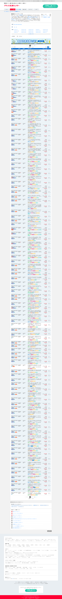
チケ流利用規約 (26, 582)
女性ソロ (17, 539)
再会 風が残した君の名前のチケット (44, 505)
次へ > (35, 45)
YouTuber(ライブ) (17, 540)
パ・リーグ (14, 550)
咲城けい (28, 18)
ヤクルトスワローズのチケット (17, 520)
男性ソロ (13, 539)
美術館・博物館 (25, 567)
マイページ (30, 9)
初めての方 (24, 9)
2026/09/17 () (45, 32)
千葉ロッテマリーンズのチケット (17, 515)
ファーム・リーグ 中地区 (45, 550)
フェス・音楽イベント (31, 540)
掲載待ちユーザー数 (45, 15)
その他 (31, 568)
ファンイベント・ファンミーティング (10, 561)
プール (6, 568)
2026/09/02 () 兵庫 (23, 29)
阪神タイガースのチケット (16, 511)
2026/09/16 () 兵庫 (38, 32)
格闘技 (10, 557)
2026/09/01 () (16, 29)
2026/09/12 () (16, 32)
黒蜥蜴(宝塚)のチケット (36, 505)
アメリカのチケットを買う (8, 578)
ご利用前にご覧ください (50, 6)
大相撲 (6, 557)
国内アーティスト (7, 539)
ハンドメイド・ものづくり (15, 574)
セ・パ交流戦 (20, 550)
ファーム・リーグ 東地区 (36, 550)
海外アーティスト (46, 540)
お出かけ (6, 571)
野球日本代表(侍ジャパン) (17, 552)
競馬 (29, 557)
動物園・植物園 (19, 567)
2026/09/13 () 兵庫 (23, 32)
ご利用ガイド (32, 582)
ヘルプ (36, 9)
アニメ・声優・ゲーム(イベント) (21, 561)
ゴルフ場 (30, 567)
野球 (5, 550)
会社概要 (41, 582)
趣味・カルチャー (7, 574)
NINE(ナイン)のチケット (14, 506)
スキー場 (34, 567)
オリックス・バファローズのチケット (18, 513)
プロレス (14, 557)
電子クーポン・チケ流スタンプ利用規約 (42, 583)
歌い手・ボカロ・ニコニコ (51, 539)
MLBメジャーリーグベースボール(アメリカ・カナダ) (30, 552)
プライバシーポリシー (17, 583)
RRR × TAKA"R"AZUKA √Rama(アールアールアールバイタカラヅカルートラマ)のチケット (22, 505)
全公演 (12, 24)
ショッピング (16, 568)
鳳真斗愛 (30, 19)
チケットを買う (12, 9)
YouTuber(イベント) (35, 561)
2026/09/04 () (37, 29)
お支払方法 (45, 582)
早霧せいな (29, 16)
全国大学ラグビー (48, 556)
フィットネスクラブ (40, 567)
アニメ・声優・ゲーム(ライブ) (9, 540)
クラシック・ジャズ (53, 540)
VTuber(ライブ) (24, 540)
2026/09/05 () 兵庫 (45, 29)
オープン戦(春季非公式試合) (27, 550)
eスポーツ (29, 561)
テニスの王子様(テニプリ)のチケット (18, 522)
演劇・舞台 (7, 543)
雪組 (17, 16)
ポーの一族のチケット (21, 506)
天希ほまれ (12, 19)
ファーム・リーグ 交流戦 (11, 551)
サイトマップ (24, 583)
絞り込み (20, 36)
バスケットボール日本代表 (8, 556)
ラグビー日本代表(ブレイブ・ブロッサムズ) (24, 556)
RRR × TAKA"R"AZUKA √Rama (18, 24)
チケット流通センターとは (19, 582)
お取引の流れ (37, 582)
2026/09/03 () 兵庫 (31, 29)
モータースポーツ (24, 557)
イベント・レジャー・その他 (10, 560)
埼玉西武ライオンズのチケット (17, 524)
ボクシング (18, 557)
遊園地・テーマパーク (8, 567)
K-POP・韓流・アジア (39, 540)
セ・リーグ (9, 550)
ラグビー (15, 556)
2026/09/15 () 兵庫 (31, 32)
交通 (27, 568)
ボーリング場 (11, 568)
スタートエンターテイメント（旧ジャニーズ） (33, 539)
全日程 (12, 29)
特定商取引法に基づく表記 (31, 583)
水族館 (14, 567)
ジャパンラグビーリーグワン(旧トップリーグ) (38, 556)
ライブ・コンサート (8, 538)
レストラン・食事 (22, 568)
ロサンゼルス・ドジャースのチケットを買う (25, 578)
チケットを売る (18, 9)
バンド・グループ (23, 539)
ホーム (7, 9)
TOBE (42, 539)
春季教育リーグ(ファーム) (8, 552)
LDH (45, 539)
